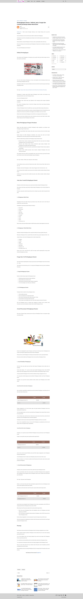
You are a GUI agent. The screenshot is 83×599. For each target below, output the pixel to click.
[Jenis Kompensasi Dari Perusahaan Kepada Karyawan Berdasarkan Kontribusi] (35, 581)
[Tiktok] (60, 595)
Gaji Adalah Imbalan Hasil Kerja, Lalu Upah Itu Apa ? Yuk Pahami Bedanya (27, 584)
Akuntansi (18, 569)
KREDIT (28, 1)
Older (19, 572)
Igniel (65, 597)
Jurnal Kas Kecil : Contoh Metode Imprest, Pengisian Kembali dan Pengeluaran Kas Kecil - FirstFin (59, 86)
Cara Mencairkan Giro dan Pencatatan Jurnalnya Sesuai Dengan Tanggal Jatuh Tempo (59, 40)
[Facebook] (56, 595)
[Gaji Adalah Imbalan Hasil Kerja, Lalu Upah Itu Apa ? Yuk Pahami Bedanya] (18, 586)
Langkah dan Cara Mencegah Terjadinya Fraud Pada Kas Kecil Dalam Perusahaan (26, 579)
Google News (39, 552)
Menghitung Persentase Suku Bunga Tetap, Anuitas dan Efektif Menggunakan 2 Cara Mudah (59, 44)
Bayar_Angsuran (63, 55)
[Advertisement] (41, 11)
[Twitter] (58, 595)
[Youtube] (65, 595)
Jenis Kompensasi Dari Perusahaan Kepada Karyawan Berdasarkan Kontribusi (43, 579)
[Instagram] (61, 595)
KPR (31, 1)
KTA (34, 1)
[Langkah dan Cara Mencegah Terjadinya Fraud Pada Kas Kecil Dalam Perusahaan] (18, 581)
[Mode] (63, 1)
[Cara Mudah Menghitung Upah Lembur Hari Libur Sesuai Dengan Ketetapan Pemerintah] (18, 591)
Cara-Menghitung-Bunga (55, 57)
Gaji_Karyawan (63, 57)
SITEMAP (43, 1)
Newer (47, 572)
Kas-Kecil (54, 58)
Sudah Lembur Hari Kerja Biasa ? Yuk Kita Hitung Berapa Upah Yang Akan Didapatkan (44, 584)
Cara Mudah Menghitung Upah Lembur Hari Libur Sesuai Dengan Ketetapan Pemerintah (26, 589)
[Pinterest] (63, 595)
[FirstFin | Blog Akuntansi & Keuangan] (20, 1)
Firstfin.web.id (19, 31)
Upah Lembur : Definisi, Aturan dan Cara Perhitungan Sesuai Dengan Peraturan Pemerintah (43, 589)
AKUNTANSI (38, 1)
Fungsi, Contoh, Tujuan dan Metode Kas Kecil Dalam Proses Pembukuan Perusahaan (34, 89)
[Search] (65, 1)
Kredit (62, 60)
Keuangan (23, 569)
